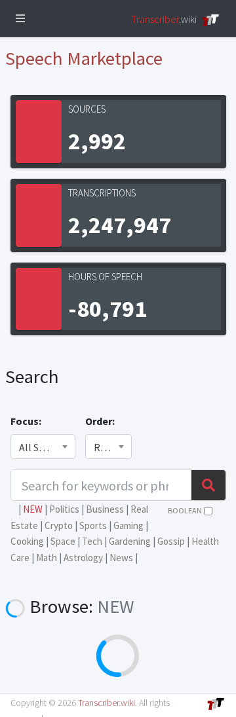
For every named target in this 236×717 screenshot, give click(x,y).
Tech (92, 541)
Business (105, 509)
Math (46, 557)
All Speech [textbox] (42, 447)
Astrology (83, 557)
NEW (33, 509)
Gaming (128, 525)
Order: (100, 421)
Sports (93, 525)
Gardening (130, 541)
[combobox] (43, 446)
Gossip (171, 541)
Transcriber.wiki (106, 702)
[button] (20, 18)
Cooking (27, 541)
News (121, 557)
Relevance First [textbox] (108, 447)
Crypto (59, 525)
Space (62, 541)
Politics (64, 509)
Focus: (25, 421)
